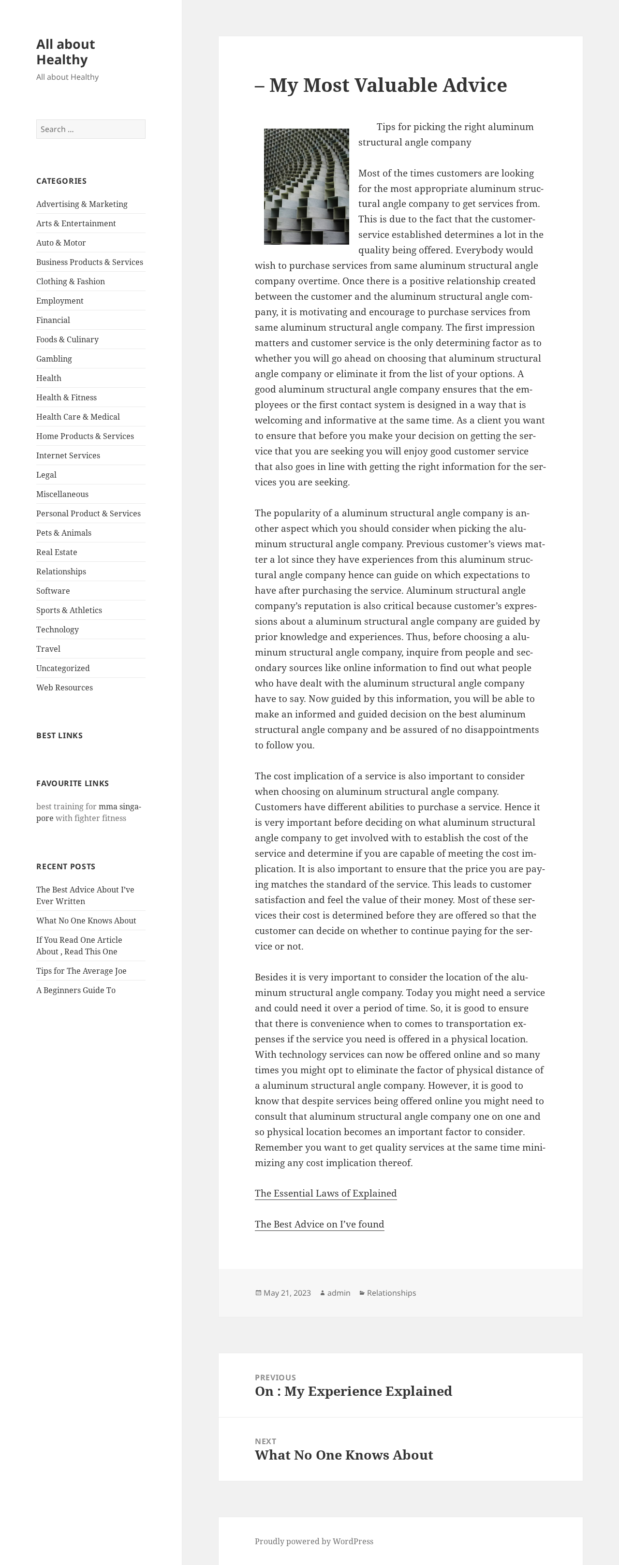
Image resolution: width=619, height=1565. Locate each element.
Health (48, 378)
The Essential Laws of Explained (326, 1193)
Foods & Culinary (67, 339)
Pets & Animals (63, 532)
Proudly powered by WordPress (314, 1541)
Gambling (54, 358)
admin (339, 1292)
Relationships (61, 571)
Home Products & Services (85, 436)
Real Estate (56, 552)
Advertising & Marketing (82, 204)
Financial (53, 320)
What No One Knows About (86, 920)
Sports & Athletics (69, 610)
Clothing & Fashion (70, 281)
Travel (48, 649)
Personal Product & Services (88, 513)
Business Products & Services (89, 262)
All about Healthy (65, 51)
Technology (57, 629)
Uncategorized (63, 668)
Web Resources (64, 687)
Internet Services (68, 455)
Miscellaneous (62, 494)
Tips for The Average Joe (81, 970)
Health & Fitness (66, 397)
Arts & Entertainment (76, 223)
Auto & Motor (61, 242)
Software (53, 590)
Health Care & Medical (78, 416)
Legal (46, 474)
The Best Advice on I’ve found (319, 1224)
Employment (60, 300)
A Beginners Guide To (76, 990)
